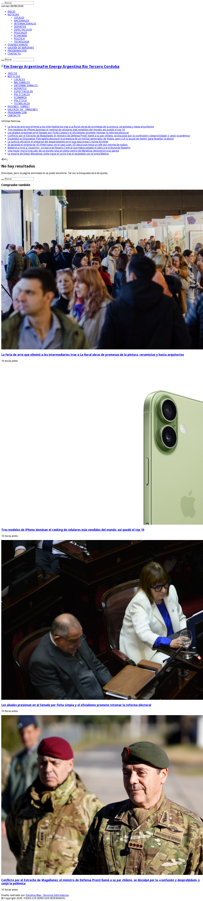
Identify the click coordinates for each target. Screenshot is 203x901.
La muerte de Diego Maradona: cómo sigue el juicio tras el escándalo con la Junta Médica (58, 153)
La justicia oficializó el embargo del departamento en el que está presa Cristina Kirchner (58, 141)
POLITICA (19, 38)
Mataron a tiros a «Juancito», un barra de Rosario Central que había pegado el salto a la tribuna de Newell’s (69, 147)
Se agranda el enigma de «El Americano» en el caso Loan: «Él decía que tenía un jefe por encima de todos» (68, 144)
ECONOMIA (20, 35)
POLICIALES (20, 32)
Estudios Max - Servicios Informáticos (47, 895)
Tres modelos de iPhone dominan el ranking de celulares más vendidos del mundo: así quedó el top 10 (66, 129)
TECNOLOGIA (21, 41)
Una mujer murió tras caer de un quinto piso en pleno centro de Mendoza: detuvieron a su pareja (63, 150)
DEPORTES (20, 26)
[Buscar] (2, 3)
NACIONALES (21, 20)
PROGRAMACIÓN (17, 50)
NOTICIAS (13, 14)
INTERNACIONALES (25, 23)
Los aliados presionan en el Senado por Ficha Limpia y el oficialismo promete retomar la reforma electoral (68, 132)
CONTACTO (14, 53)
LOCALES (19, 17)
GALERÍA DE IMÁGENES (21, 47)
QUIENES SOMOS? (18, 44)
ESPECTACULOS (23, 29)
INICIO (11, 11)
